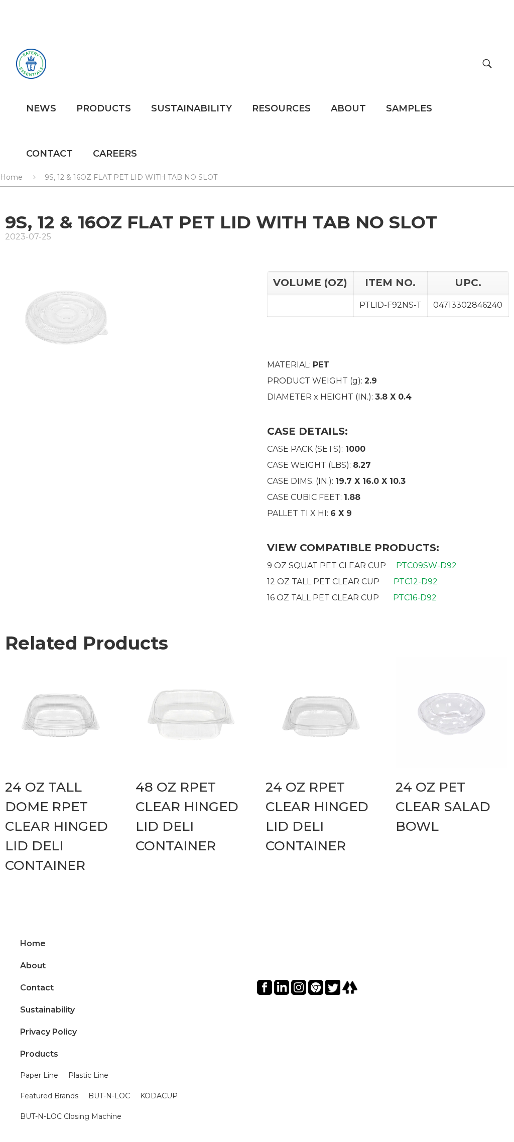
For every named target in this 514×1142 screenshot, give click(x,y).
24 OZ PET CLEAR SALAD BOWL (443, 806)
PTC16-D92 (415, 597)
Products (39, 1054)
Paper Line (39, 1075)
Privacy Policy (48, 1032)
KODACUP (159, 1095)
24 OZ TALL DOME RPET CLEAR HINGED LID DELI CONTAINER (56, 826)
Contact (37, 987)
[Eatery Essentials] (31, 63)
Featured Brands (49, 1095)
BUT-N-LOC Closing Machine (70, 1116)
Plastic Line (88, 1075)
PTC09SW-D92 (426, 565)
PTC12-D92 (416, 581)
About (33, 965)
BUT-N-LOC (109, 1095)
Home (33, 943)
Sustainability (47, 1009)
